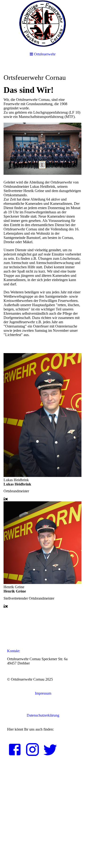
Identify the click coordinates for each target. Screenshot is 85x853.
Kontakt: (13, 651)
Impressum (42, 693)
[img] (42, 23)
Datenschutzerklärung (42, 715)
